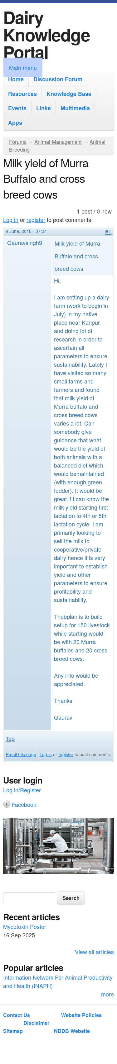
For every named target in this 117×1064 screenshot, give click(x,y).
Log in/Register (22, 790)
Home (16, 79)
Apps (15, 123)
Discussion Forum (57, 79)
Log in (10, 219)
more (107, 994)
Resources (22, 94)
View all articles (94, 952)
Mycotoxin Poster (24, 926)
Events (17, 108)
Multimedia (75, 108)
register (36, 219)
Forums (18, 141)
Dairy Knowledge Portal (46, 34)
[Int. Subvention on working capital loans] (58, 847)
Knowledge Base (68, 94)
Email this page (21, 754)
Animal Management (58, 141)
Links (43, 108)
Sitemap (13, 1030)
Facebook (24, 804)
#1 (108, 232)
